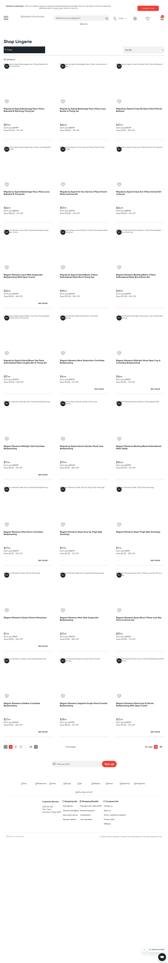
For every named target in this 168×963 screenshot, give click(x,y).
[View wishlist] (147, 19)
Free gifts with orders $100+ (91, 806)
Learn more (84, 772)
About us (107, 810)
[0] (162, 19)
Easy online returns (70, 815)
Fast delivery (68, 806)
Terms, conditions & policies (115, 815)
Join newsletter (86, 819)
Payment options (69, 819)
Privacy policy (58, 8)
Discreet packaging (71, 810)
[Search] (106, 18)
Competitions (85, 815)
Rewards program (87, 810)
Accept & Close (148, 8)
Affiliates (107, 824)
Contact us (108, 806)
